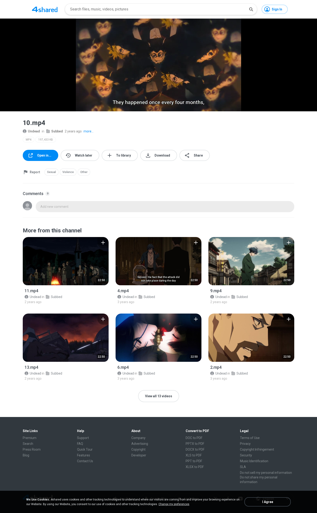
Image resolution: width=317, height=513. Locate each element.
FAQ (80, 444)
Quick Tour (85, 449)
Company (138, 438)
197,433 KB (45, 139)
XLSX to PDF (195, 467)
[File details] (66, 261)
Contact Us (85, 461)
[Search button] (251, 9)
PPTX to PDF (195, 444)
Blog (26, 455)
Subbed (57, 131)
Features (83, 455)
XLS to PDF (194, 455)
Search (28, 444)
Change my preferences (173, 504)
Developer (138, 455)
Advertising (139, 444)
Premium (29, 438)
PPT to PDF (194, 461)
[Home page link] (45, 9)
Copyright (138, 449)
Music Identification (254, 461)
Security (246, 455)
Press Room (32, 449)
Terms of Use (250, 438)
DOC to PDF (194, 438)
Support (83, 438)
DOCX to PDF (195, 449)
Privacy (245, 444)
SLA (243, 467)
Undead (34, 131)
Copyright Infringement (257, 449)
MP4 (28, 139)
